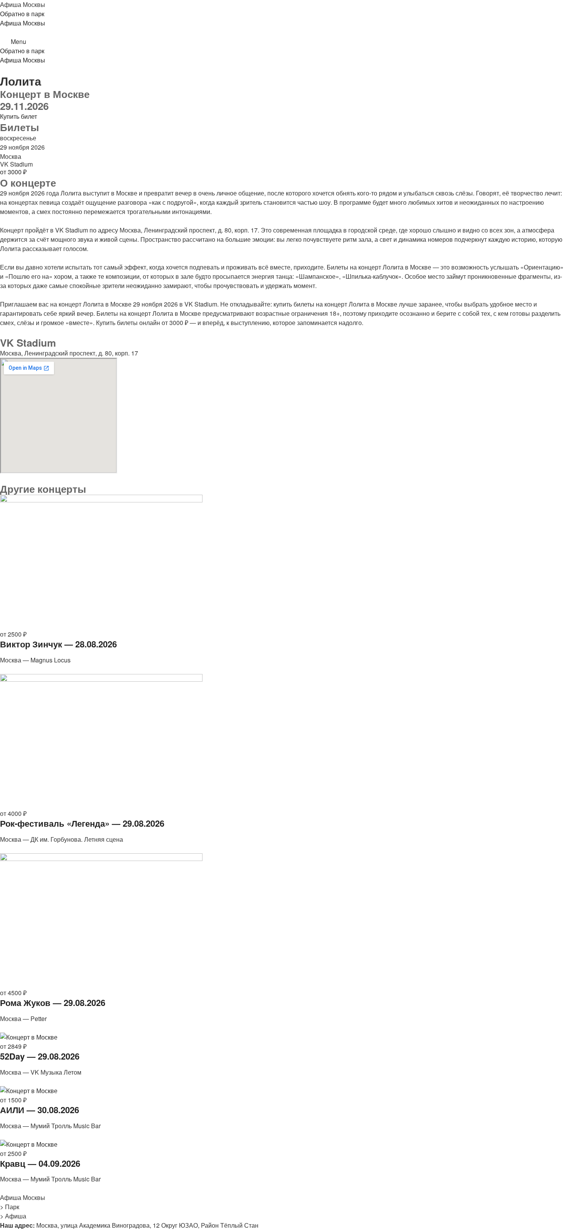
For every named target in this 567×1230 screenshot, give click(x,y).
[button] (283, 41)
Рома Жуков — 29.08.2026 (52, 1002)
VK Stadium (16, 164)
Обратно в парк (22, 13)
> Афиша (13, 1215)
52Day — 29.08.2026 (39, 1056)
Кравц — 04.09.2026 (40, 1163)
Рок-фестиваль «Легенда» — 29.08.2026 (82, 823)
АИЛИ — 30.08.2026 (39, 1110)
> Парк (9, 1206)
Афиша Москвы (22, 4)
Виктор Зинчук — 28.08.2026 (58, 644)
